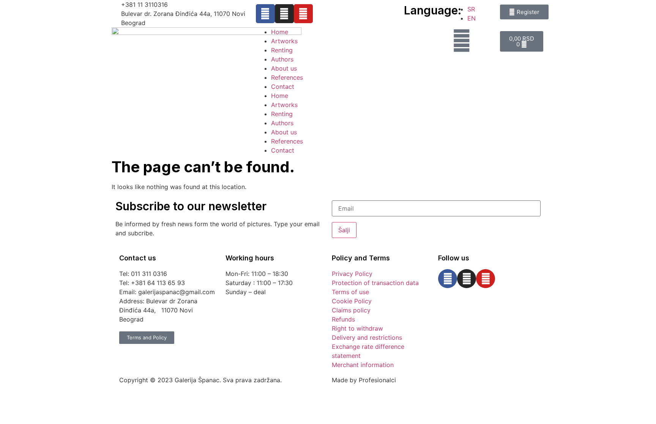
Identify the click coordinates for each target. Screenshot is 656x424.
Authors (282, 59)
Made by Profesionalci (364, 380)
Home (279, 32)
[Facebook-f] (265, 13)
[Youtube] (303, 13)
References (287, 77)
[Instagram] (284, 13)
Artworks (284, 41)
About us (284, 68)
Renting (282, 50)
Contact (282, 86)
